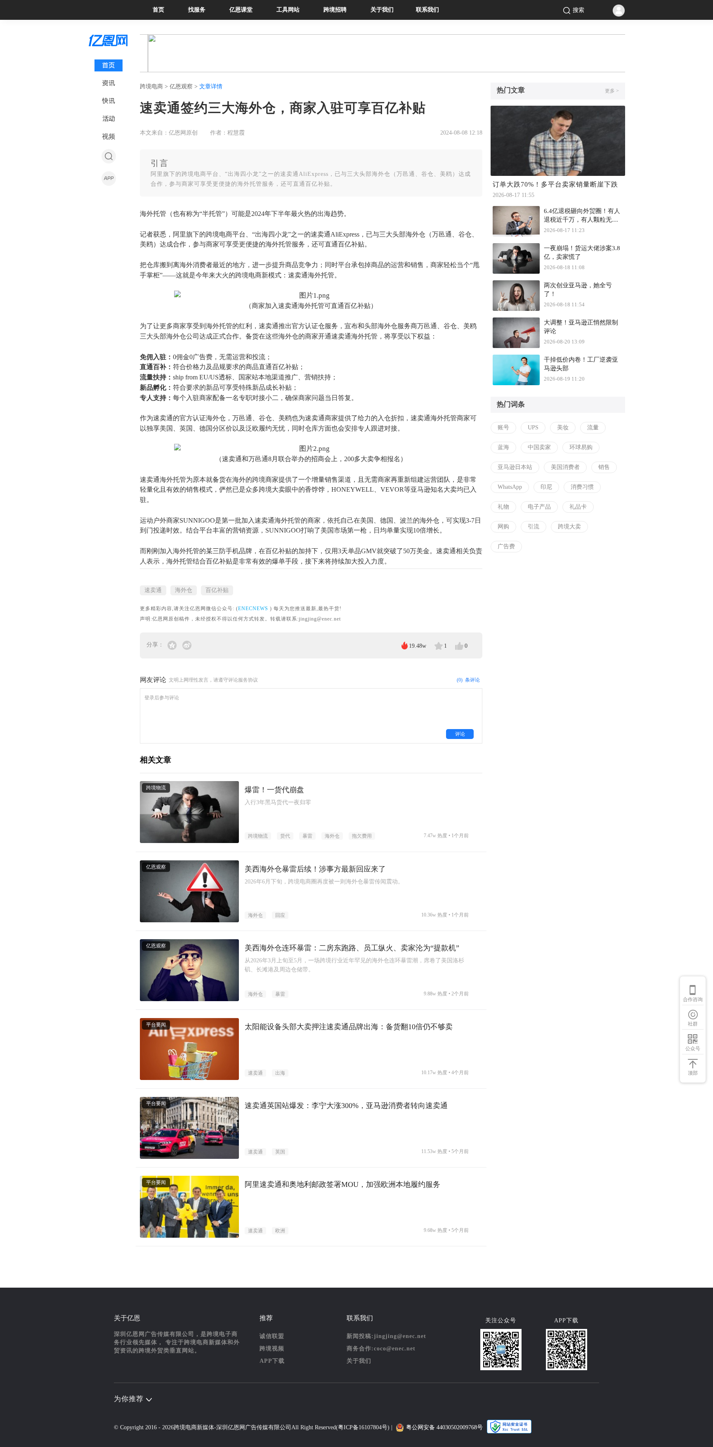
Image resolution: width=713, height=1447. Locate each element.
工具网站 (288, 10)
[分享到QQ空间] (172, 645)
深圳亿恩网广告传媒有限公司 (253, 1427)
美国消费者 (565, 467)
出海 (280, 1073)
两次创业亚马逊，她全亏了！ (578, 289)
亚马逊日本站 (515, 467)
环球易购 (581, 447)
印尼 (546, 487)
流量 (593, 427)
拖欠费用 (362, 836)
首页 (158, 10)
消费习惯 (582, 487)
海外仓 (183, 590)
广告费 (506, 546)
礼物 (503, 507)
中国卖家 (539, 447)
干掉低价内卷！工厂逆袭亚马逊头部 (581, 364)
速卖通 (153, 590)
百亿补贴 (217, 590)
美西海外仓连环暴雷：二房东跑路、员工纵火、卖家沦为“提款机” (352, 948)
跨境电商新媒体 (194, 1427)
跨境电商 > (155, 86)
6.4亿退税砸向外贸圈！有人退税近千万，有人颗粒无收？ (582, 216)
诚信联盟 (272, 1336)
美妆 (563, 427)
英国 (280, 1152)
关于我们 (382, 10)
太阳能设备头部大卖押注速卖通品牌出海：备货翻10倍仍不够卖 (349, 1027)
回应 (280, 915)
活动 (108, 119)
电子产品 (539, 507)
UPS (533, 427)
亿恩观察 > (184, 86)
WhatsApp (510, 487)
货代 (285, 836)
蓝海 (503, 447)
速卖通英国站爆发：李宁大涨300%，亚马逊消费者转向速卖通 (346, 1105)
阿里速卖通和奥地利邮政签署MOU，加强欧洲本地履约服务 (342, 1184)
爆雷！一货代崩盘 (274, 790)
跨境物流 (258, 836)
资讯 (108, 83)
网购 (503, 526)
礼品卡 (578, 507)
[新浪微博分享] (187, 645)
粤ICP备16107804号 (362, 1427)
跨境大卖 (569, 526)
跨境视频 (272, 1348)
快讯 (108, 101)
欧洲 (280, 1231)
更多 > (612, 91)
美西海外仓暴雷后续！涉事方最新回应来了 (315, 869)
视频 (108, 136)
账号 (503, 427)
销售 (604, 467)
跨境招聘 (335, 10)
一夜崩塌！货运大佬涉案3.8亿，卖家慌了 (582, 252)
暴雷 (307, 836)
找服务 (196, 10)
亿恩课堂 (241, 10)
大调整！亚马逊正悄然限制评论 (581, 326)
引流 (533, 526)
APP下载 (272, 1361)
